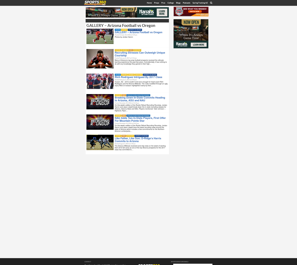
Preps (156, 3)
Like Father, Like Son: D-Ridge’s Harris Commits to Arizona (138, 139)
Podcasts (186, 3)
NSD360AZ (125, 50)
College (171, 3)
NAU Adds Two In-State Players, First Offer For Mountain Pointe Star (140, 119)
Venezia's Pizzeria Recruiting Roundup (138, 95)
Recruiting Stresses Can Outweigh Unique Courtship (140, 54)
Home (149, 3)
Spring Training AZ (200, 3)
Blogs (178, 3)
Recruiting (137, 50)
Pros (163, 3)
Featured (124, 29)
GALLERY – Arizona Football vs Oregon (138, 32)
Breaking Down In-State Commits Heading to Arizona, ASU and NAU (140, 99)
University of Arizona (135, 29)
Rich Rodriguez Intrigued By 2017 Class (138, 77)
